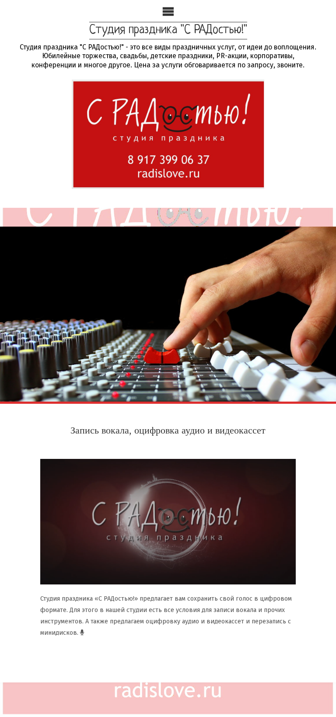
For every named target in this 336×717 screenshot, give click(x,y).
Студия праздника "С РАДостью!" (168, 30)
